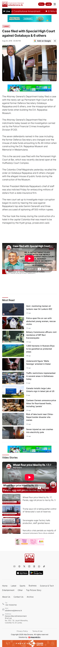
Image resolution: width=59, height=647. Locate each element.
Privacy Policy (22, 631)
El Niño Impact (50, 11)
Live (8, 11)
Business (32, 585)
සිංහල (41, 4)
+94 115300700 (11, 605)
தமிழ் (48, 4)
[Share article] (55, 41)
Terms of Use (37, 631)
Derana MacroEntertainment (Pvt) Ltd (16, 619)
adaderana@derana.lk (13, 610)
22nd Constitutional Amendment (18, 11)
